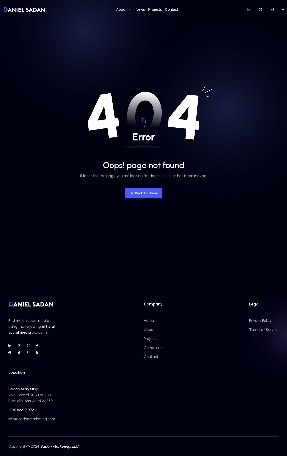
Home (149, 320)
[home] (24, 9)
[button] (122, 9)
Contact (151, 356)
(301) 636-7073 (21, 410)
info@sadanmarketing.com (31, 419)
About (149, 329)
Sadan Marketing (23, 389)
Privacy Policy (260, 320)
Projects (151, 338)
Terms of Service (264, 329)
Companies (153, 347)
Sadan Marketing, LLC (59, 446)
